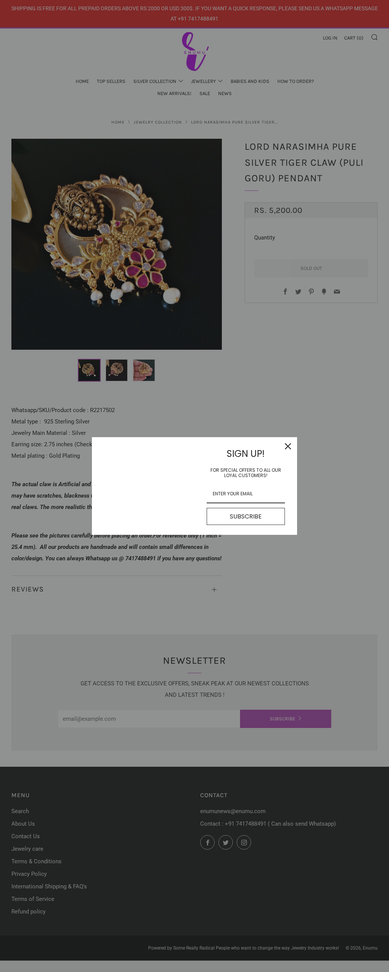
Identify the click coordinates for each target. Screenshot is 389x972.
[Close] (288, 446)
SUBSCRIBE (246, 516)
